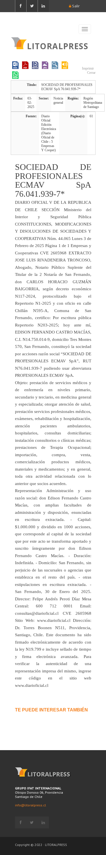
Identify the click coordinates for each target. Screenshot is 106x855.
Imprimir (87, 68)
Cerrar (91, 73)
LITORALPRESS (57, 45)
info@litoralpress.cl (30, 805)
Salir (75, 5)
